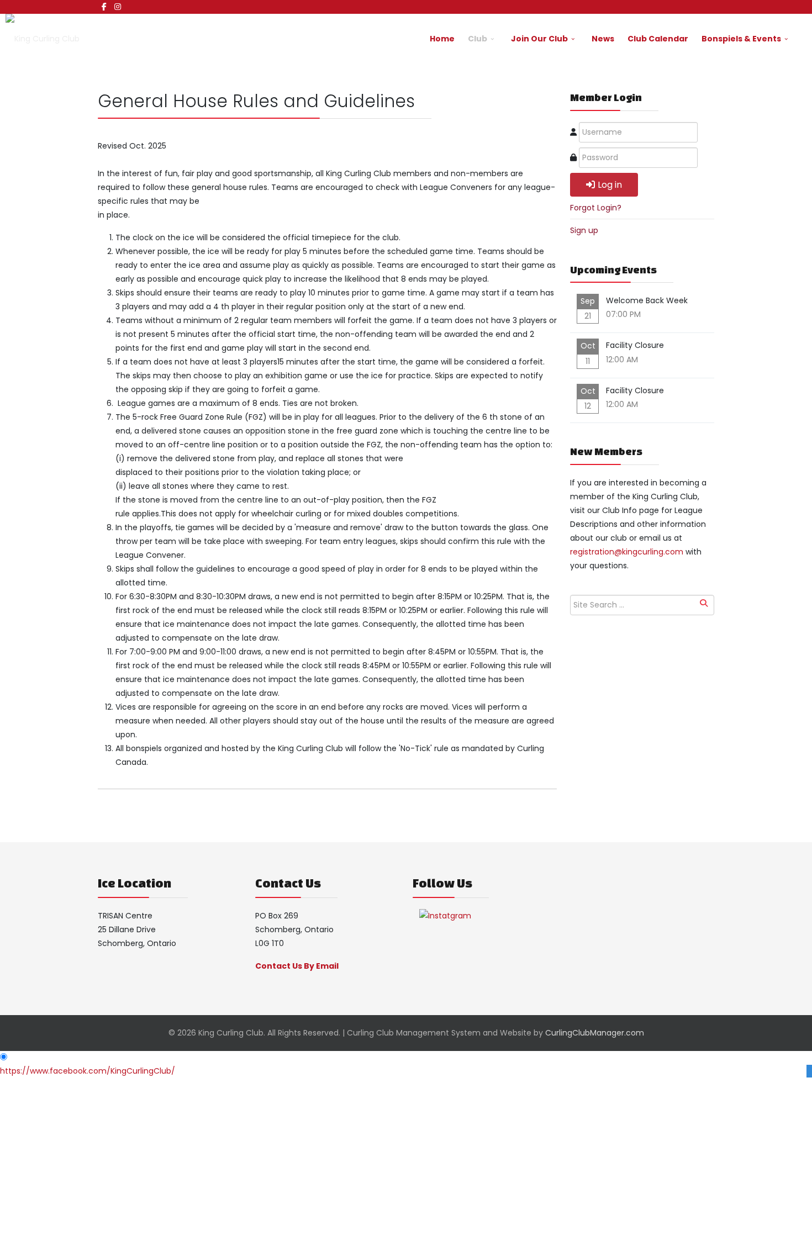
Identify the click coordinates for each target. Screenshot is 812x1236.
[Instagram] (117, 6)
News (603, 38)
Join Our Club (539, 38)
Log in (610, 184)
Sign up (584, 230)
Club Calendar (658, 38)
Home (442, 38)
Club (477, 38)
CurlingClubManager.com (594, 1032)
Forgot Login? (595, 207)
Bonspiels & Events (741, 38)
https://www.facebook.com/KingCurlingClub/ (87, 1070)
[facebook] (104, 6)
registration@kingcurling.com (626, 551)
